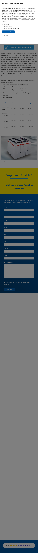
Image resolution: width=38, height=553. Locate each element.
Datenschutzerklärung (7, 18)
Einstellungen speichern (11, 36)
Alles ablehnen (8, 40)
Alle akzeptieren (8, 32)
